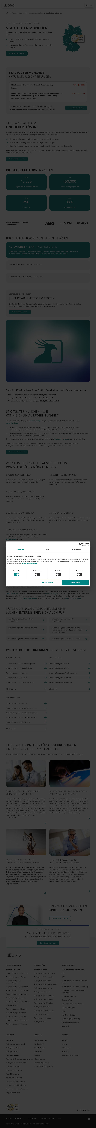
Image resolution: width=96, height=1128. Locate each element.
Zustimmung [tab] (20, 549)
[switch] (37, 574)
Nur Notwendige (47, 582)
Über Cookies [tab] (76, 549)
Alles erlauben (75, 582)
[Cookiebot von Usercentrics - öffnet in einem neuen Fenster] (80, 544)
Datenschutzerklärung (29, 563)
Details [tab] (48, 549)
